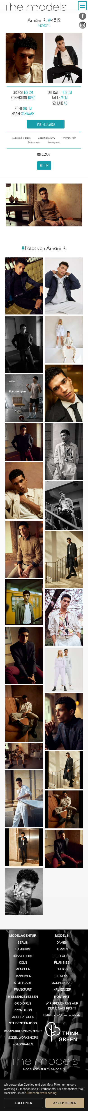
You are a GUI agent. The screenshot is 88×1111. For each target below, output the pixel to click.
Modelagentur (22, 935)
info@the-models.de (67, 1015)
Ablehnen (23, 1103)
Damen (62, 942)
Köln (23, 962)
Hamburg (22, 949)
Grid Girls (22, 1003)
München (23, 969)
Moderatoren (23, 1017)
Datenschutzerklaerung (41, 1093)
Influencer (62, 989)
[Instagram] (82, 26)
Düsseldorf (23, 956)
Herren (62, 949)
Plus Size (61, 962)
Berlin (23, 942)
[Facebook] (82, 17)
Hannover (23, 976)
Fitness (62, 976)
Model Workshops (22, 1037)
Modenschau (61, 983)
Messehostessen (23, 996)
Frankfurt (23, 989)
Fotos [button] (44, 165)
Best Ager (61, 956)
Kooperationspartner (23, 1031)
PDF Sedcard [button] (46, 124)
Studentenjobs (23, 1023)
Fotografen (23, 1044)
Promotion (23, 1010)
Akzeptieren (64, 1103)
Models (62, 935)
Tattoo (62, 969)
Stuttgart (23, 983)
